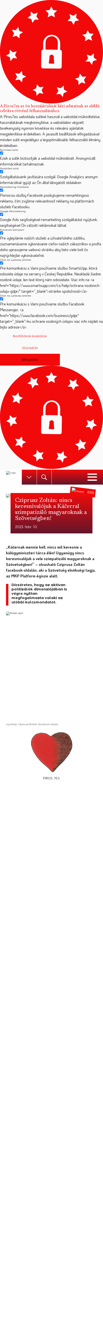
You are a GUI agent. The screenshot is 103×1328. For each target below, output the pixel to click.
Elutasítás (30, 348)
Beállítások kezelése (30, 336)
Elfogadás (30, 359)
